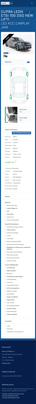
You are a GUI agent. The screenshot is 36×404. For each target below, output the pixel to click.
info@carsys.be (6, 363)
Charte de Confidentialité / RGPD (11, 397)
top (29, 398)
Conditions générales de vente (10, 395)
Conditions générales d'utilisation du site (13, 393)
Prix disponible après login (21, 133)
